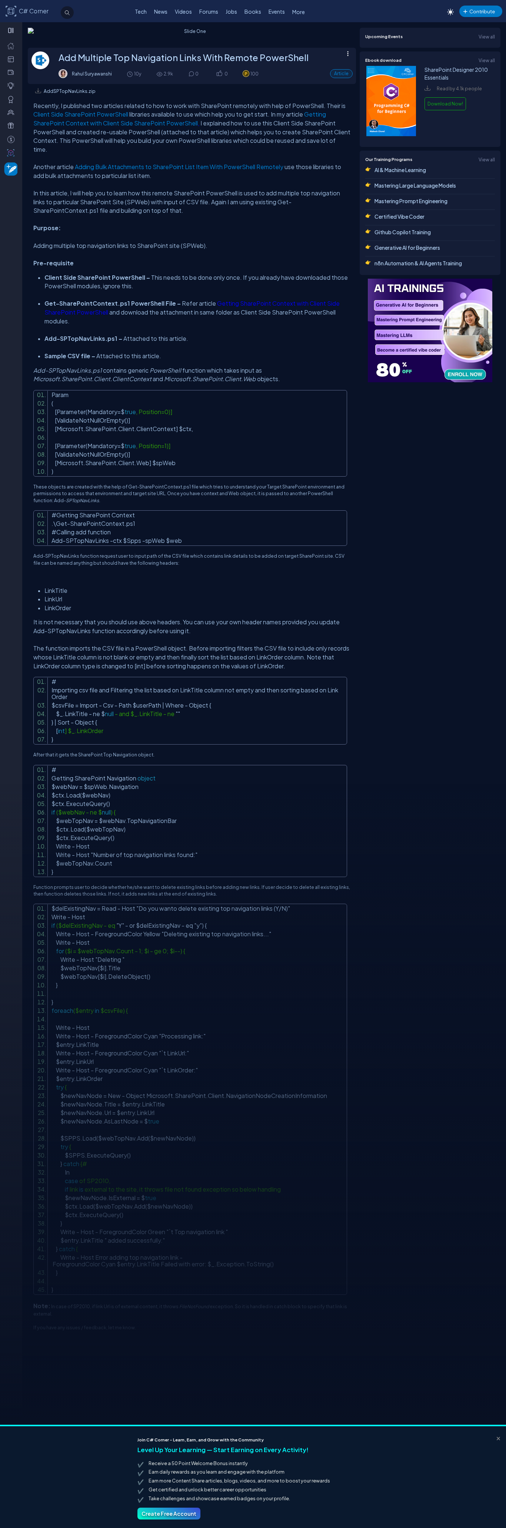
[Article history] (130, 74)
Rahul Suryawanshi (92, 74)
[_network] (12, 112)
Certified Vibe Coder (399, 216)
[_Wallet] (12, 72)
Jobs (231, 11)
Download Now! (445, 104)
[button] (219, 74)
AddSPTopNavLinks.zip (70, 91)
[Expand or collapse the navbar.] (11, 30)
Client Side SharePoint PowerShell (80, 114)
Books (252, 11)
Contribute (482, 11)
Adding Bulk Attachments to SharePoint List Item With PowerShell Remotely (179, 166)
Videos (183, 11)
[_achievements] (12, 99)
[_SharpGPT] (12, 152)
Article (341, 73)
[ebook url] (391, 134)
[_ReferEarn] (12, 125)
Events (277, 11)
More (298, 12)
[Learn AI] (430, 330)
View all (487, 37)
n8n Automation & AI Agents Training (418, 263)
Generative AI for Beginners (407, 247)
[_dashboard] (12, 59)
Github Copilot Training (402, 232)
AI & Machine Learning (400, 170)
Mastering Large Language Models (415, 185)
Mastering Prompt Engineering (410, 201)
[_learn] (12, 85)
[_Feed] (12, 45)
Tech (141, 11)
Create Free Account (169, 1513)
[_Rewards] (12, 139)
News (160, 11)
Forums (208, 11)
